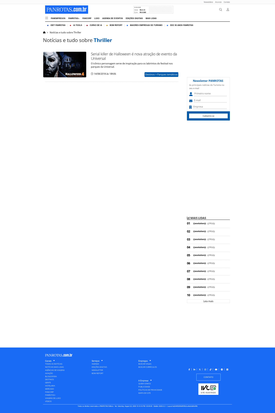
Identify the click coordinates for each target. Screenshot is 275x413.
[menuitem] (207, 2)
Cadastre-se (208, 116)
